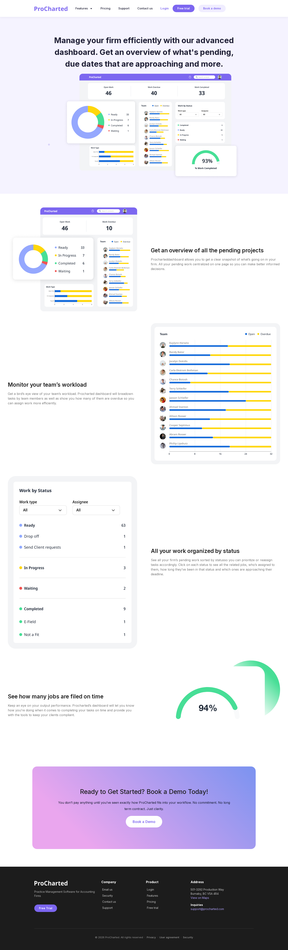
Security (188, 937)
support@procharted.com (207, 909)
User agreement (169, 937)
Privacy (151, 937)
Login (164, 8)
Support (124, 8)
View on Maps (200, 897)
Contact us (145, 8)
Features (81, 8)
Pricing (105, 8)
